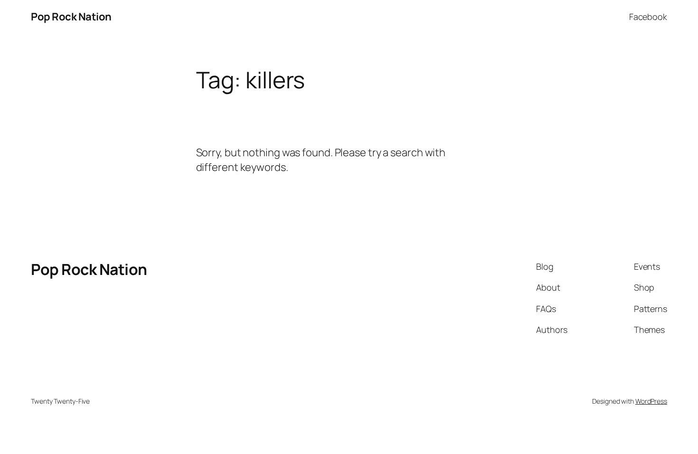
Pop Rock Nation (71, 16)
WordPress (651, 401)
